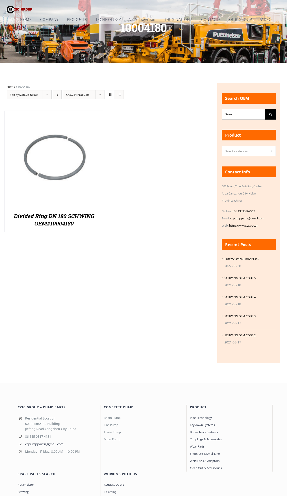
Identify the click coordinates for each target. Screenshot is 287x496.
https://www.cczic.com (244, 225)
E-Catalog (110, 492)
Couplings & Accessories (206, 439)
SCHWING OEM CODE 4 (240, 297)
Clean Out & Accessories (206, 468)
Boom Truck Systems (204, 432)
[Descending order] (57, 94)
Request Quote (114, 485)
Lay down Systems (202, 425)
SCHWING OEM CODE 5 (240, 278)
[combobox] (249, 151)
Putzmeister (26, 485)
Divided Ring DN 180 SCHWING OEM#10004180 (53, 219)
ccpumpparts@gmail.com (247, 218)
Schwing (23, 492)
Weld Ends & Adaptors (205, 461)
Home (134, 39)
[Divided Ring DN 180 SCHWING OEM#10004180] (54, 116)
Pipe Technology (201, 418)
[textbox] (249, 151)
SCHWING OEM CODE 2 (240, 335)
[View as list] (119, 94)
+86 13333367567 (243, 211)
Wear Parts (197, 446)
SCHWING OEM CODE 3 (240, 316)
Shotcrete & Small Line (205, 454)
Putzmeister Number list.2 (241, 259)
